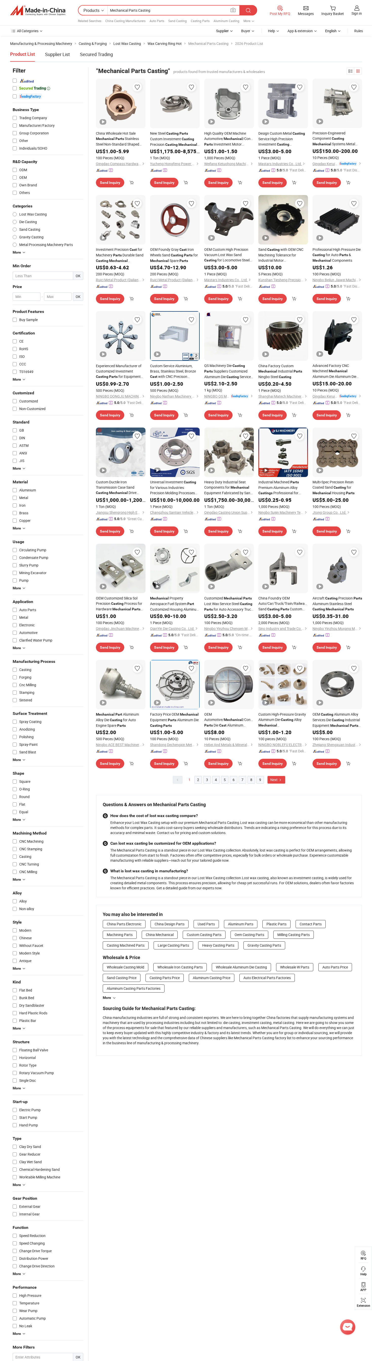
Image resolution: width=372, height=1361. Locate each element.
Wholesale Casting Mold (125, 967)
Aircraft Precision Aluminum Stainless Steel (337, 603)
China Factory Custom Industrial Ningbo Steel (280, 371)
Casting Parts (200, 21)
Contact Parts (311, 924)
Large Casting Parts (173, 945)
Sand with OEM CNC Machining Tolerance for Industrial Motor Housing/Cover (280, 255)
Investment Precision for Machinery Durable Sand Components (119, 255)
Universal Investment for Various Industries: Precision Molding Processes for (173, 488)
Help (271, 30)
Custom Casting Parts (204, 934)
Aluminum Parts (240, 924)
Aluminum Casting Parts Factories (133, 988)
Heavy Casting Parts (218, 945)
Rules (358, 30)
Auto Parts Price (335, 967)
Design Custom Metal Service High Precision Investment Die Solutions (281, 139)
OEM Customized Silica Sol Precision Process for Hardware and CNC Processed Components (119, 604)
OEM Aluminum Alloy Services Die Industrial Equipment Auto (336, 720)
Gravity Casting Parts (264, 945)
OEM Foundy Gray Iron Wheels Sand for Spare (174, 255)
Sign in (357, 13)
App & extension (300, 30)
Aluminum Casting (226, 21)
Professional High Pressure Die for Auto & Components (337, 255)
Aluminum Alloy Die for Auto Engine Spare (117, 720)
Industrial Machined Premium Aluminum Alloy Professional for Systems (278, 488)
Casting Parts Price (165, 977)
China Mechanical (160, 934)
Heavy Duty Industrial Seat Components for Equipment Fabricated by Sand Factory (228, 488)
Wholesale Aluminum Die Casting (241, 967)
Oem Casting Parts (249, 934)
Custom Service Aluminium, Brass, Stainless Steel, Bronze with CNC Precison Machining (173, 371)
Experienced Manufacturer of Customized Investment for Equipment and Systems (118, 371)
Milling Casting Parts (293, 934)
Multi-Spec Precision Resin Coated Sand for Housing (334, 487)
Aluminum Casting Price (211, 977)
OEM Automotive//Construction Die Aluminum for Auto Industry (229, 720)
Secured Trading (96, 54)
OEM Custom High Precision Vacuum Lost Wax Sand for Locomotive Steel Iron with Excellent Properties (227, 255)
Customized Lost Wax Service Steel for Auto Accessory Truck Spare (228, 604)
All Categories (27, 30)
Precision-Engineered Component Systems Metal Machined (334, 139)
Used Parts (206, 924)
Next (274, 779)
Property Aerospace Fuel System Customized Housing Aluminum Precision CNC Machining (174, 604)
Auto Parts (157, 21)
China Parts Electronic (124, 924)
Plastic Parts (276, 924)
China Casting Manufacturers (125, 21)
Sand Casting (177, 21)
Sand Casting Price (121, 977)
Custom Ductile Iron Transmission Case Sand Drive (116, 488)
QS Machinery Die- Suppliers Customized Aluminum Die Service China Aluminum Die (227, 371)
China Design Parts (169, 924)
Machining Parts (120, 934)
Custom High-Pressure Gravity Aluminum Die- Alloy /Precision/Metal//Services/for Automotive (283, 720)
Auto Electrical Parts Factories (267, 977)
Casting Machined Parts (125, 945)
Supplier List (57, 54)
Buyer (245, 30)
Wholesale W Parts (294, 967)
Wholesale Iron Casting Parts (180, 967)
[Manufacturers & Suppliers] (37, 10)
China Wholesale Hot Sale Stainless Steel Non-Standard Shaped (117, 139)
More (107, 998)
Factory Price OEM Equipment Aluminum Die (174, 720)
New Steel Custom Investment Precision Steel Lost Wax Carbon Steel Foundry (173, 139)
